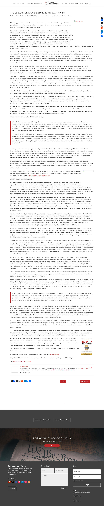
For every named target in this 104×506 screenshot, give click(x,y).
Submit (63, 488)
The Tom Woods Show (83, 368)
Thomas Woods (16, 16)
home (13, 3)
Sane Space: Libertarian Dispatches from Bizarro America (62, 370)
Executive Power (17, 361)
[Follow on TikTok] (19, 482)
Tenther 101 (60, 16)
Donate (12, 488)
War (65, 16)
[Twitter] (92, 367)
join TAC (82, 3)
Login (87, 484)
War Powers (69, 16)
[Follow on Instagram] (25, 482)
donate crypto (84, 381)
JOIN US (52, 446)
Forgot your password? (77, 480)
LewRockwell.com (54, 354)
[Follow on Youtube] (9, 482)
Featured (55, 16)
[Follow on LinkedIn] (22, 482)
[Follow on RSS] (29, 482)
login (86, 3)
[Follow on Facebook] (16, 482)
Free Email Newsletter (42, 420)
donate (63, 381)
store (76, 3)
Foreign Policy (27, 361)
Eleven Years (49, 16)
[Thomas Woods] (14, 371)
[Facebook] (89, 367)
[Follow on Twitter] (12, 482)
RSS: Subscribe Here (62, 420)
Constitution (43, 16)
